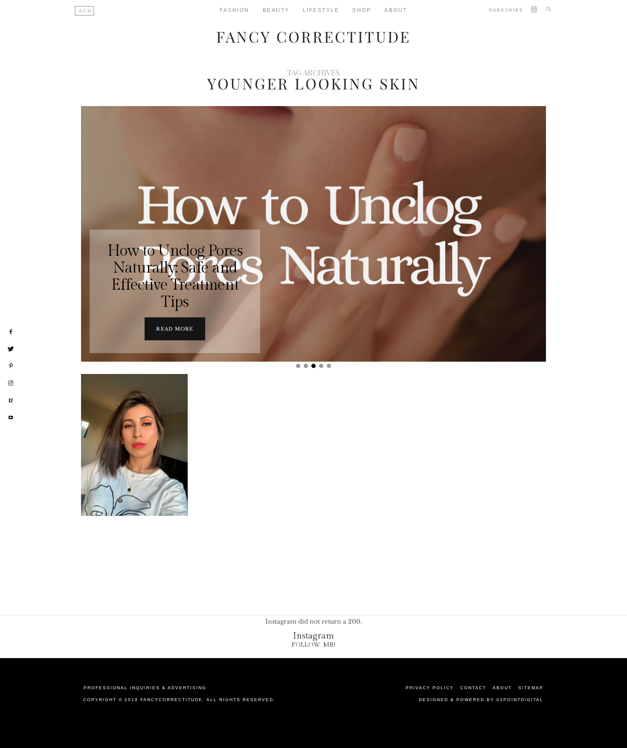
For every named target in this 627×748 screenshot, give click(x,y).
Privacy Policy (430, 687)
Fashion (235, 10)
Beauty (276, 10)
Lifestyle (321, 10)
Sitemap (530, 687)
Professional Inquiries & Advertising (145, 687)
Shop (361, 10)
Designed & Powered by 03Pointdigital (481, 699)
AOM (85, 11)
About (395, 10)
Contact (473, 687)
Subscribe (506, 10)
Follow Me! (314, 644)
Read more (174, 329)
